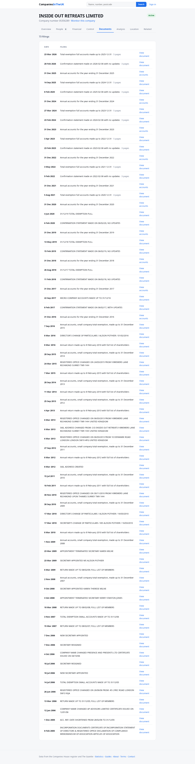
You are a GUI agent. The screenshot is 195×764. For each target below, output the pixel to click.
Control (90, 29)
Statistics (99, 756)
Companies (51, 4)
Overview (46, 29)
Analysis (121, 29)
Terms (123, 756)
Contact (131, 756)
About (116, 756)
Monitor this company (83, 20)
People (61, 29)
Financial (76, 29)
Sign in (152, 4)
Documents (105, 29)
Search (141, 4)
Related (147, 29)
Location (134, 29)
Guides (108, 756)
